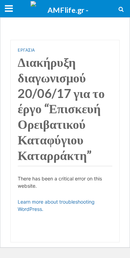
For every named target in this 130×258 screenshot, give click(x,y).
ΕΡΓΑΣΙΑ (26, 50)
